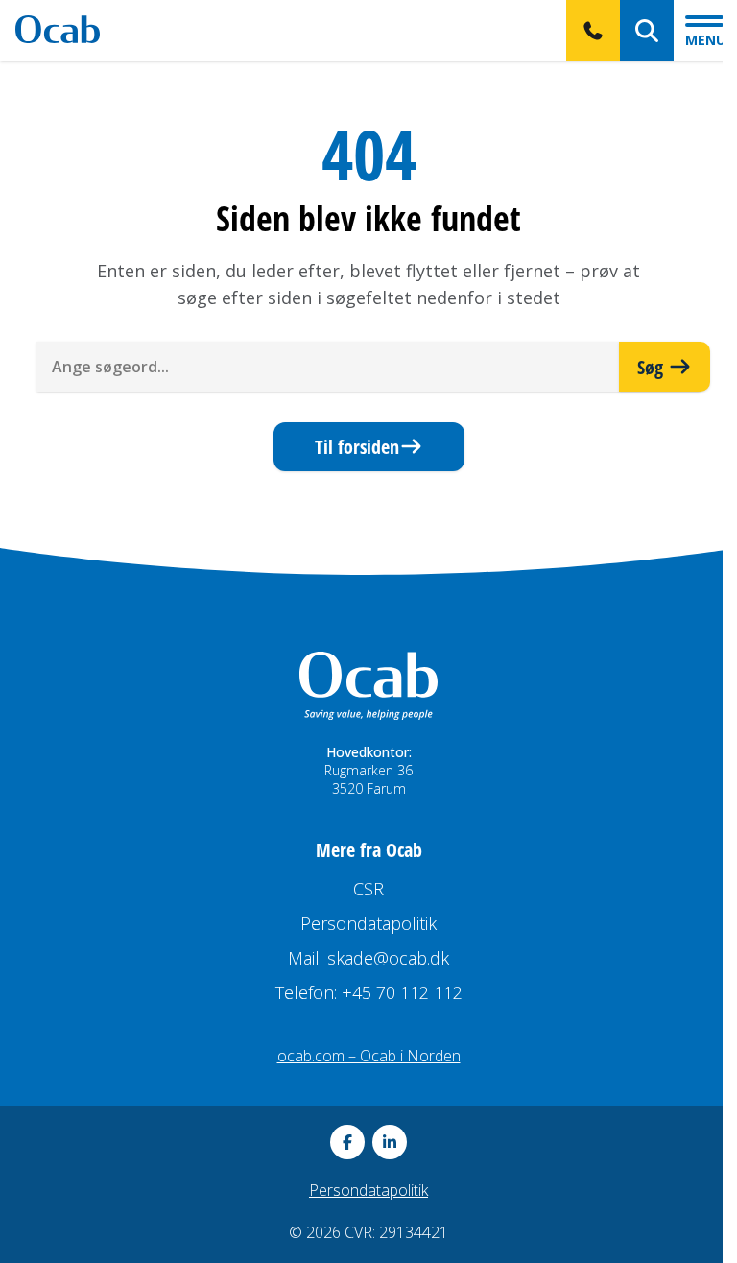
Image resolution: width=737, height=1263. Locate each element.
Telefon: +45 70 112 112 (369, 992)
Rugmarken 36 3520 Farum (368, 779)
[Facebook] (347, 1142)
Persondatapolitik (368, 923)
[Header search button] (647, 30)
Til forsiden (357, 447)
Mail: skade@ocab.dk (368, 957)
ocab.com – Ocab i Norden (369, 1055)
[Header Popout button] (593, 30)
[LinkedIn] (389, 1142)
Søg (652, 366)
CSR (368, 888)
